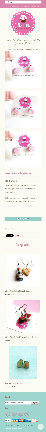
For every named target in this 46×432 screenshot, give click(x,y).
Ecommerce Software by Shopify (13, 428)
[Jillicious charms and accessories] (23, 23)
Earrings (14, 229)
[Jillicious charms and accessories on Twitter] (8, 416)
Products (15, 49)
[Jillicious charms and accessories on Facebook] (14, 416)
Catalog (17, 40)
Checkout (36, 6)
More (28, 43)
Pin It (17, 235)
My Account (14, 6)
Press (25, 40)
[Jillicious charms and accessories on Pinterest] (20, 416)
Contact (19, 43)
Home (8, 40)
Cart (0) (27, 6)
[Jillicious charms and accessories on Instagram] (27, 416)
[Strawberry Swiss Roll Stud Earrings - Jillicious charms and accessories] (23, 70)
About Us (35, 40)
